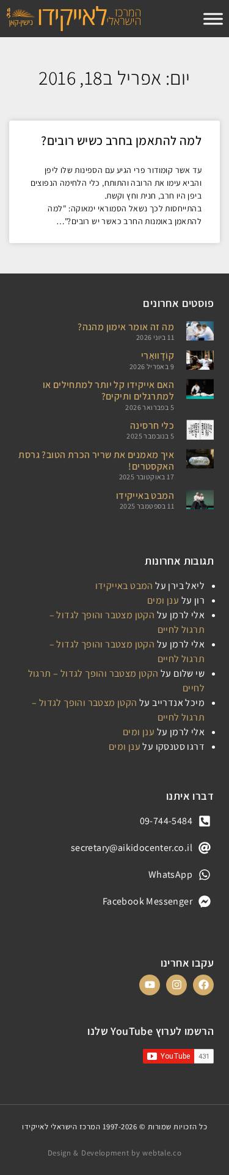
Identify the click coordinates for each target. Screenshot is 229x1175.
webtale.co (161, 1153)
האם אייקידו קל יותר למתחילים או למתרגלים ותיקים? (108, 390)
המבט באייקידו (145, 495)
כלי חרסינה (152, 425)
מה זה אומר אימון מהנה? (126, 326)
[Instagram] (176, 985)
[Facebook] (203, 985)
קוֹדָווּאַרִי (157, 355)
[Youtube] (149, 985)
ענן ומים (163, 600)
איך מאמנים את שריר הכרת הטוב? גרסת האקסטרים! (96, 460)
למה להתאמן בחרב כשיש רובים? (121, 140)
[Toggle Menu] (213, 18)
